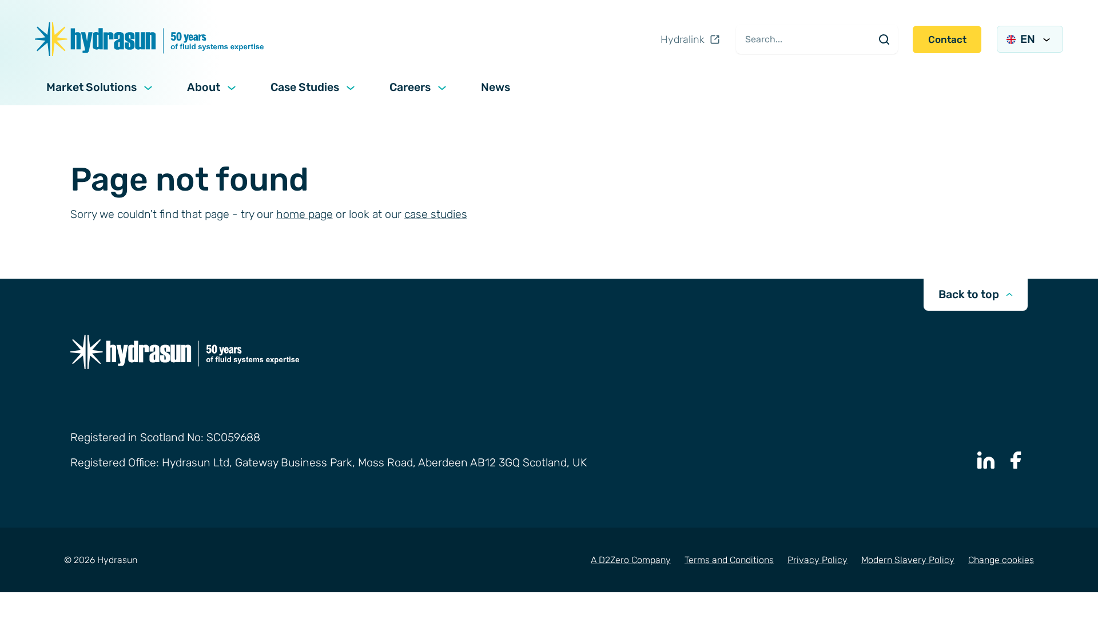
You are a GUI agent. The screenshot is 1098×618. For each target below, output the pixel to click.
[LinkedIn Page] (985, 460)
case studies (435, 214)
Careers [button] (410, 87)
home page (304, 214)
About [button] (203, 87)
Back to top (968, 294)
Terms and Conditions (729, 559)
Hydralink (683, 39)
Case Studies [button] (304, 87)
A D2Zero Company (631, 559)
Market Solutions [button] (91, 87)
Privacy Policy (817, 559)
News (495, 87)
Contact (947, 39)
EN (1027, 39)
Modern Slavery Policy (907, 559)
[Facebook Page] (1016, 460)
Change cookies (1001, 559)
